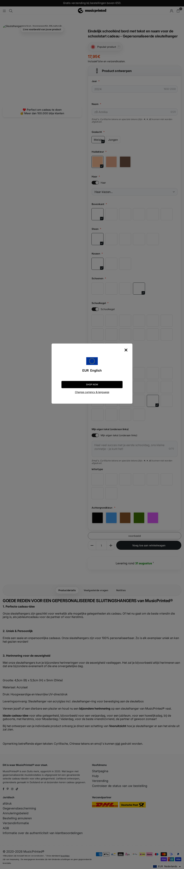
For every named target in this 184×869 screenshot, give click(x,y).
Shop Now (92, 384)
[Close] (126, 350)
